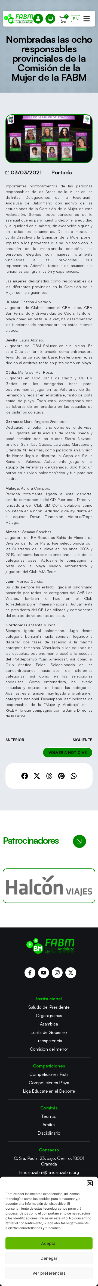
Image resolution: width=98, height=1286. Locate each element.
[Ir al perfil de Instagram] (57, 972)
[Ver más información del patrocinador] (49, 885)
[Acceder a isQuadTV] (50, 19)
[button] (90, 1183)
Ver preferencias (49, 1273)
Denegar (49, 1258)
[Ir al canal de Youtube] (43, 972)
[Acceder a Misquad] (38, 19)
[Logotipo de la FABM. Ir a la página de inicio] (18, 19)
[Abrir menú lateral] (86, 18)
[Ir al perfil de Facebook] (29, 972)
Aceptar (49, 1243)
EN (76, 18)
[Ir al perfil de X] (70, 972)
